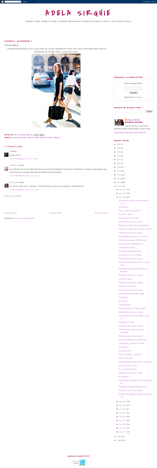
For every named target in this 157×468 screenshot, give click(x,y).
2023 (119, 155)
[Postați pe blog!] (37, 135)
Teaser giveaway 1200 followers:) (131, 243)
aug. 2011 (123, 405)
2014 (119, 174)
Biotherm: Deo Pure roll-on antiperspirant (134, 225)
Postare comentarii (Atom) (24, 218)
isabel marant (53, 138)
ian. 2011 (122, 432)
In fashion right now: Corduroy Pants (132, 308)
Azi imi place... (124, 207)
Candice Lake (33, 138)
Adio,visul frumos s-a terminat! (130, 354)
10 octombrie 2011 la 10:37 (24, 175)
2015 (119, 171)
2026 (119, 144)
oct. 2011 (122, 197)
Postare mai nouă (10, 213)
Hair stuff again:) (125, 304)
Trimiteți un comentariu (12, 196)
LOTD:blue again (125, 279)
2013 (119, 178)
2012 (119, 182)
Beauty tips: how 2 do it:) (128, 365)
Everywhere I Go (125, 350)
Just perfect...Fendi (125, 214)
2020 (119, 167)
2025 (119, 148)
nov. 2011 (123, 193)
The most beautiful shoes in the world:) (133, 339)
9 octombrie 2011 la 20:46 (23, 158)
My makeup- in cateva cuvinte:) (130, 255)
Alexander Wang (19, 138)
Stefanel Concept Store (127, 286)
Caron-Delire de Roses (127, 247)
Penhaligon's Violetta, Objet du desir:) (132, 386)
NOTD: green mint (126, 358)
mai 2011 (122, 416)
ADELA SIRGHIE (79, 13)
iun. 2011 (122, 413)
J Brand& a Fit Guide (126, 322)
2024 (119, 152)
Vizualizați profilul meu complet (130, 133)
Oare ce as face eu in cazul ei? (130, 210)
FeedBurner (138, 97)
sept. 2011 (123, 401)
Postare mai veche (101, 213)
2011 (119, 186)
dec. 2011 (123, 189)
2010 (119, 436)
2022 (119, 159)
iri (10, 151)
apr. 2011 (122, 420)
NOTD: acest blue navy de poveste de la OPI (135, 229)
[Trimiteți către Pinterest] (43, 135)
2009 (119, 440)
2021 (119, 163)
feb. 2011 (122, 428)
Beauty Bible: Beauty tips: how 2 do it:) (133, 236)
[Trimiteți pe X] (39, 135)
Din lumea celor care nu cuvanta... (131, 221)
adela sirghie (14, 182)
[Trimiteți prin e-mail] (34, 135)
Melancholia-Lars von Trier (128, 218)
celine (43, 138)
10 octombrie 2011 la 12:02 (24, 189)
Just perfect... (123, 301)
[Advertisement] (78, 32)
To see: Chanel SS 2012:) (128, 369)
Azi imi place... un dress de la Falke (131, 343)
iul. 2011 (122, 409)
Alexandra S (13, 165)
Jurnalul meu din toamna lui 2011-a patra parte (135, 361)
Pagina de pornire (55, 213)
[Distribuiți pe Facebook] (41, 135)
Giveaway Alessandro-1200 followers (132, 240)
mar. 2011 (123, 424)
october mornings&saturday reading (132, 293)
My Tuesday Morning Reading (130, 251)
